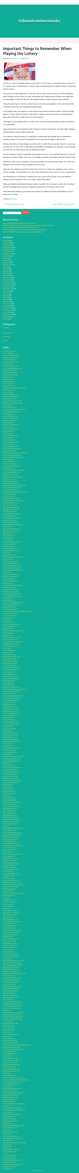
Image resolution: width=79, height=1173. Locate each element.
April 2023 (6, 299)
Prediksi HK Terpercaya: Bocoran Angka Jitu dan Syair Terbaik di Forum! (24, 230)
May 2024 (6, 271)
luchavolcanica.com (9, 850)
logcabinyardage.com (10, 934)
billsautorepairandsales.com (12, 1088)
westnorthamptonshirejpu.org (13, 457)
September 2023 (8, 288)
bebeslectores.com (9, 479)
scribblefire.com (8, 633)
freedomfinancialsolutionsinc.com (14, 973)
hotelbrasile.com (8, 459)
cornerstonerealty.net (10, 1043)
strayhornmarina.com (10, 707)
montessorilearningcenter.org (13, 1093)
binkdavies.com (8, 717)
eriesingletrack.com (9, 555)
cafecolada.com (8, 672)
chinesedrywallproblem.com (12, 835)
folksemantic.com (9, 535)
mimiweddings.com (9, 1158)
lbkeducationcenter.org (11, 624)
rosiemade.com (8, 559)
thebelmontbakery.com (11, 396)
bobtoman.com (8, 433)
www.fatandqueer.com (11, 982)
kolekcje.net (7, 620)
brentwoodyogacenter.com (12, 1015)
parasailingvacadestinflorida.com (14, 1110)
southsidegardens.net (10, 1054)
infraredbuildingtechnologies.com (14, 485)
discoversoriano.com (10, 674)
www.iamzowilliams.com (11, 1047)
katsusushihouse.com (10, 737)
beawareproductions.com (11, 759)
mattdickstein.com (9, 941)
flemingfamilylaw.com (10, 1132)
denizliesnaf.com (8, 891)
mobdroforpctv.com (10, 663)
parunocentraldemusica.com (12, 1078)
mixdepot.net (7, 1036)
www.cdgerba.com (9, 1075)
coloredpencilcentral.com (12, 514)
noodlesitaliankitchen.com (12, 412)
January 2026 (7, 245)
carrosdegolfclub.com (10, 490)
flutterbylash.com (9, 1117)
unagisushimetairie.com (11, 416)
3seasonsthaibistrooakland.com (13, 631)
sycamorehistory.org (10, 1041)
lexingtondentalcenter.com (12, 596)
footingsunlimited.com (11, 991)
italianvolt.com (8, 540)
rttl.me (5, 1153)
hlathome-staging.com (10, 592)
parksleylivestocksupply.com (12, 642)
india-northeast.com (10, 505)
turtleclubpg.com (9, 856)
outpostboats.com (9, 655)
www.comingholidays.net (11, 678)
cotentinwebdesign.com (11, 472)
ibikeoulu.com (7, 763)
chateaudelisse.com (9, 451)
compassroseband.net (10, 902)
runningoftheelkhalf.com (11, 967)
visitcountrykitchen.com (11, 806)
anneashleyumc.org (9, 984)
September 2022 (8, 314)
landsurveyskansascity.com (12, 986)
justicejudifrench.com (10, 770)
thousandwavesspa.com (11, 863)
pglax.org (6, 826)
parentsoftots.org (9, 928)
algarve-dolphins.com (10, 809)
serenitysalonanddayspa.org (12, 368)
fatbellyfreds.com (9, 1067)
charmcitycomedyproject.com (13, 757)
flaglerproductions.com (11, 709)
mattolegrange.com (10, 800)
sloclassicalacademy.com (11, 700)
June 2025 (6, 258)
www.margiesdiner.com (11, 997)
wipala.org (6, 648)
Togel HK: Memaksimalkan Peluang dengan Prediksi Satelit (21, 228)
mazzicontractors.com (10, 1058)
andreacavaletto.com (10, 639)
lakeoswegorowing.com (11, 1136)
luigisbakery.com (8, 1025)
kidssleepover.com (9, 390)
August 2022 (6, 317)
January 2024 (7, 280)
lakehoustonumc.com (10, 945)
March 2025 (6, 260)
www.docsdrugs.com (10, 995)
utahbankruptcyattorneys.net (13, 524)
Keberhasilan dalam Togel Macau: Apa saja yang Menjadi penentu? (23, 232)
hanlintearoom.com (9, 1119)
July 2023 (5, 293)
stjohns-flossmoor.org (10, 839)
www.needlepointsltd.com (12, 1002)
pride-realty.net (8, 1112)
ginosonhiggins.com (9, 813)
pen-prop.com (8, 958)
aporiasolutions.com (10, 915)
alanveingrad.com (9, 811)
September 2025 (8, 254)
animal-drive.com (9, 906)
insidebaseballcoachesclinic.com (14, 1104)
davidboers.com (8, 937)
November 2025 (8, 249)
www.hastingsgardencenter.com (14, 1049)
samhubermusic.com (9, 1166)
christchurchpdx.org (9, 720)
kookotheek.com (9, 444)
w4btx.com (7, 572)
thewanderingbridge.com (11, 772)
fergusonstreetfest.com (11, 1095)
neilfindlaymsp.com (9, 867)
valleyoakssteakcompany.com (13, 884)
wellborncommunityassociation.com (15, 453)
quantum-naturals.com (10, 1091)
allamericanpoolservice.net (12, 605)
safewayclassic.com (9, 399)
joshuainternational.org (11, 954)
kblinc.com (6, 553)
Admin (27, 58)
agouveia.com (7, 1140)
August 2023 (6, 291)
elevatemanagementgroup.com (13, 1125)
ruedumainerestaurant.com (12, 741)
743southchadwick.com (11, 503)
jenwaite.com (7, 1123)
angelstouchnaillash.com (11, 574)
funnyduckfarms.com (10, 1121)
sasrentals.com (8, 583)
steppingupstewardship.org (12, 1019)
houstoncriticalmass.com (11, 687)
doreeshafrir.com (8, 754)
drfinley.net (7, 1130)
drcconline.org (8, 871)
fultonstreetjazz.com (10, 462)
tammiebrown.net (9, 793)
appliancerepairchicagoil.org (12, 403)
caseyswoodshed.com (10, 887)
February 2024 (7, 278)
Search (26, 212)
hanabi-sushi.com (8, 1028)
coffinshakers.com (9, 765)
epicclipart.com (8, 427)
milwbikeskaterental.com (11, 819)
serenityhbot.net (8, 952)
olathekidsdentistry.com (11, 563)
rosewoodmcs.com (9, 1038)
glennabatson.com (9, 704)
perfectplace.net (9, 629)
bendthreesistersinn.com (11, 837)
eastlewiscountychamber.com (13, 696)
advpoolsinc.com (9, 878)
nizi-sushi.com (7, 787)
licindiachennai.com (9, 360)
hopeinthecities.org (9, 659)
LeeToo (45, 1171)
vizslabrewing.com (9, 544)
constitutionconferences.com (13, 893)
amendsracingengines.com (12, 978)
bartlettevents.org (9, 464)
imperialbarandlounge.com (12, 518)
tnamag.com (7, 908)
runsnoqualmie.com (9, 993)
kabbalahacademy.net (10, 577)
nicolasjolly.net (8, 730)
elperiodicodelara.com (10, 355)
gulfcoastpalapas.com (10, 919)
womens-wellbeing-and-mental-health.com (18, 611)
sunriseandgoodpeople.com (12, 832)
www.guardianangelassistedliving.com (16, 1080)
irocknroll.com (8, 527)
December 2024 (8, 265)
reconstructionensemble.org (12, 845)
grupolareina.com (9, 468)
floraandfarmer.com (9, 494)
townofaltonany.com (10, 824)
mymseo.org (7, 1145)
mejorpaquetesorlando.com (12, 568)
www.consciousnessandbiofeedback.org (16, 1045)
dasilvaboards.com (9, 702)
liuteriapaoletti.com (10, 830)
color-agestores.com (10, 646)
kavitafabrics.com (9, 848)
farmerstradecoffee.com (11, 932)
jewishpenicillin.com (9, 607)
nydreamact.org (8, 414)
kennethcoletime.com (10, 776)
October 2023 (7, 286)
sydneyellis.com (8, 598)
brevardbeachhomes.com (11, 498)
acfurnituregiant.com (10, 373)
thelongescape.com (9, 798)
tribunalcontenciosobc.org (12, 698)
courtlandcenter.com (10, 865)
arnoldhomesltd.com (10, 511)
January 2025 (7, 262)
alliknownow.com (9, 694)
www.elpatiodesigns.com (11, 1069)
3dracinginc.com (8, 685)
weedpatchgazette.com (11, 550)
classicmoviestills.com (10, 670)
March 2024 (6, 275)
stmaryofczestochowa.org (12, 767)
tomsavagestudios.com (11, 609)
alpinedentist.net (9, 440)
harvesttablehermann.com (12, 488)
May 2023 (6, 297)
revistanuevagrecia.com (11, 748)
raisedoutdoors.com (10, 520)
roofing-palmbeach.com (11, 507)
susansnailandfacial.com (11, 956)
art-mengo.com (8, 789)
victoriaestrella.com (10, 861)
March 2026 (6, 241)
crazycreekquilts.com (10, 715)
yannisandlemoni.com (10, 548)
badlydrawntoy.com (10, 943)
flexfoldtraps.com (9, 976)
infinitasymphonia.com (10, 733)
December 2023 (8, 282)
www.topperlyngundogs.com (13, 965)
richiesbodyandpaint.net (11, 357)
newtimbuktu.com (9, 381)
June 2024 (6, 269)
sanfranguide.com (9, 681)
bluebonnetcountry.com (11, 425)
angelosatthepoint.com (11, 880)
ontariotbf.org (8, 405)
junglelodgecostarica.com (12, 802)
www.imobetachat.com (11, 939)
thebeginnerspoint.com (11, 676)
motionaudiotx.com (10, 1151)
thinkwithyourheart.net (11, 522)
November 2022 (8, 310)
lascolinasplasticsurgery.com (12, 1006)
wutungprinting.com (10, 815)
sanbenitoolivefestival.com (12, 668)
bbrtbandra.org (8, 423)
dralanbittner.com (9, 546)
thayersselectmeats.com (11, 913)
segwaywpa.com (8, 917)
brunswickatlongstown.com (12, 780)
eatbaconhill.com (9, 386)
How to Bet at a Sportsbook (63, 204)
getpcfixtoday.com (9, 420)
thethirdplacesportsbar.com (12, 1060)
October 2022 (7, 312)
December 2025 (8, 247)
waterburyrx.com (9, 876)
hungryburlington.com (10, 778)
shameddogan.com (9, 926)
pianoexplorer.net (9, 1052)
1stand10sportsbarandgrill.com (13, 570)
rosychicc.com (8, 652)
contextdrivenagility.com (11, 761)
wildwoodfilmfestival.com (12, 455)
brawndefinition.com (10, 711)
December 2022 (8, 308)
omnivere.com (8, 377)
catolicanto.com (8, 622)
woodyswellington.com (11, 1065)
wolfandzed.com (8, 1030)
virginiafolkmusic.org (10, 613)
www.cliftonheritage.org (11, 1008)
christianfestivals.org (10, 804)
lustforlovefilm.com (9, 728)
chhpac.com (7, 1147)
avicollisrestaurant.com (11, 869)
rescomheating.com (9, 1156)
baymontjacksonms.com (11, 822)
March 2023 (6, 301)
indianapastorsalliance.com (12, 882)
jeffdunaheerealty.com (11, 969)
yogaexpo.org (8, 635)
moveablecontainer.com (11, 466)
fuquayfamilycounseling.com (12, 1138)
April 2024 (6, 273)
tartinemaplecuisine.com (11, 783)
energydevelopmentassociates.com (15, 492)
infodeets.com (8, 364)
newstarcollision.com (10, 581)
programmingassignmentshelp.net (14, 388)
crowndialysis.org (9, 600)
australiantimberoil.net (10, 481)
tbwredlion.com (8, 1086)
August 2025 (6, 256)
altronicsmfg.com (9, 383)
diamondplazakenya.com (11, 1084)
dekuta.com (7, 1032)
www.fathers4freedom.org (12, 963)
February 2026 (7, 243)
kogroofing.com (8, 438)
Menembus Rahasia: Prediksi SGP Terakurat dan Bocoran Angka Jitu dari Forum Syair (28, 225)
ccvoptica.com (8, 1021)
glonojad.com (7, 746)
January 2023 (7, 306)
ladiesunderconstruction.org (12, 477)
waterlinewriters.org (10, 924)
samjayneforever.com (10, 1097)
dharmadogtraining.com (11, 1149)
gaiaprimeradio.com (9, 791)
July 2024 (6, 267)
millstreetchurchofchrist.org (12, 1108)
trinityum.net (7, 1056)
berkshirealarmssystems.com (12, 542)
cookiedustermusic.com (11, 843)
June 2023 (6, 295)
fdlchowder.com (8, 999)
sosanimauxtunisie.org (10, 436)
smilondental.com (9, 579)
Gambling (13, 199)
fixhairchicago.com (9, 889)
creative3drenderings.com (12, 930)
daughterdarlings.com (10, 362)
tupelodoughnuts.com (10, 561)
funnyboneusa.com (9, 841)
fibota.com (6, 1073)
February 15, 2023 (17, 58)
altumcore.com (8, 904)
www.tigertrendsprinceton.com (13, 960)
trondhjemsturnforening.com (12, 1082)
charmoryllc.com (8, 683)
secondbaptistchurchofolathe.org (14, 1143)
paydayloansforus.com (10, 394)
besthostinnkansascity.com (12, 1160)
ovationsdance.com (9, 616)
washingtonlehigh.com (10, 1023)
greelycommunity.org (10, 739)
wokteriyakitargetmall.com (12, 594)
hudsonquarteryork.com (11, 1071)
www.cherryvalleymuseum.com (13, 470)
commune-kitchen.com (11, 724)
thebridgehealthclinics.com (12, 921)
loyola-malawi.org (9, 650)
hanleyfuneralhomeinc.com (12, 566)
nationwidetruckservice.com (12, 854)
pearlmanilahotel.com (10, 429)
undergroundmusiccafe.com (12, 1164)
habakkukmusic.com (9, 947)
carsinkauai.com (8, 1106)
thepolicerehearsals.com (11, 691)
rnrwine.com (7, 1134)
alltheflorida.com (9, 1101)
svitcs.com (6, 898)
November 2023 (8, 284)
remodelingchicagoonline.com (13, 1012)
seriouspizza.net (8, 900)
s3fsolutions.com (8, 496)
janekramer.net (8, 785)
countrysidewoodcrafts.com (12, 401)
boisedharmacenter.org (11, 644)
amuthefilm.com (8, 726)
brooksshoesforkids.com (11, 911)
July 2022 (5, 319)
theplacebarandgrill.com (11, 874)
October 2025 (7, 252)
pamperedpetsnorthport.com (13, 557)
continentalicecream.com (11, 713)
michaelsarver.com (9, 587)
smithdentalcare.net (10, 1162)
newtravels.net (8, 392)
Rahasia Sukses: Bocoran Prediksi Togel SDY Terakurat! (19, 223)
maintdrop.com (8, 431)
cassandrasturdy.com (10, 665)
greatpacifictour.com (10, 858)
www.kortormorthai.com (11, 980)
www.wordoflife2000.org (11, 529)
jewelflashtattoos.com (11, 418)
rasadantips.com (8, 379)
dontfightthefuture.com (11, 509)
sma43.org (6, 1010)
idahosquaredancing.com (11, 531)
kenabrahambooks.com (11, 722)
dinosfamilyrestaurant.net (11, 483)
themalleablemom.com (11, 774)
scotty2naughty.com (10, 752)
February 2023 (7, 304)
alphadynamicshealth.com (11, 1114)
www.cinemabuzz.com (10, 1034)
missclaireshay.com (9, 351)
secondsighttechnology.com (13, 585)
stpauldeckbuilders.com (11, 989)
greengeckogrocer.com (11, 590)
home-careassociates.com (12, 637)
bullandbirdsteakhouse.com (12, 1004)
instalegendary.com (9, 407)
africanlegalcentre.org (10, 735)
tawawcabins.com (9, 533)
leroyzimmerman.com (10, 1127)
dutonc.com (7, 796)
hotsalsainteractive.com (11, 366)
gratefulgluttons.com (10, 661)
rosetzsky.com (8, 744)
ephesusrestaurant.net (10, 1062)
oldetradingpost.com (10, 475)
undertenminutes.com (10, 375)
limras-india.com (8, 353)
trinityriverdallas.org (10, 626)
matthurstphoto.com (10, 1099)
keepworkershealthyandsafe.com (14, 409)
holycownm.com (8, 852)
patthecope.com (9, 895)
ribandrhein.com (8, 618)
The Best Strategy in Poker (15, 204)
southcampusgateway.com (12, 449)
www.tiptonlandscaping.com (13, 1017)
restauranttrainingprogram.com (13, 603)
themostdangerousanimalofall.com (15, 689)
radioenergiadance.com (11, 442)
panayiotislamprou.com (11, 446)
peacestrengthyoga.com (11, 971)
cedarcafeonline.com (10, 370)
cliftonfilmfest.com (9, 516)
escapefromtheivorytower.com (13, 501)
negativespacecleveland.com (13, 828)
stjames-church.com (9, 750)
